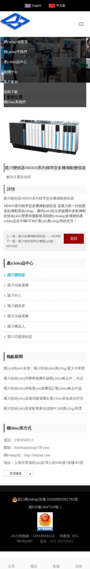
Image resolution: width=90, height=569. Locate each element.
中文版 (60, 5)
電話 (33, 566)
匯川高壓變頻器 (20, 337)
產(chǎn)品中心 (15, 62)
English (36, 5)
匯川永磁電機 (18, 316)
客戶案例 (11, 82)
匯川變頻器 (16, 275)
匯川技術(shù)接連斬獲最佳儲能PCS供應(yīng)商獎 (43, 408)
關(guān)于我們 (15, 52)
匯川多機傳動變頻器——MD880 (39, 236)
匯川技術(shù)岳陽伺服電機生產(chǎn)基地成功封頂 (43, 398)
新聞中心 (11, 72)
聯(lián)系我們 (15, 102)
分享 (11, 566)
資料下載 (11, 92)
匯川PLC (14, 295)
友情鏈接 (15, 473)
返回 (73, 238)
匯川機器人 (16, 326)
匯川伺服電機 (18, 285)
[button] (84, 52)
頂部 (78, 566)
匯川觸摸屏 (16, 306)
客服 (56, 566)
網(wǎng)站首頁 (16, 42)
